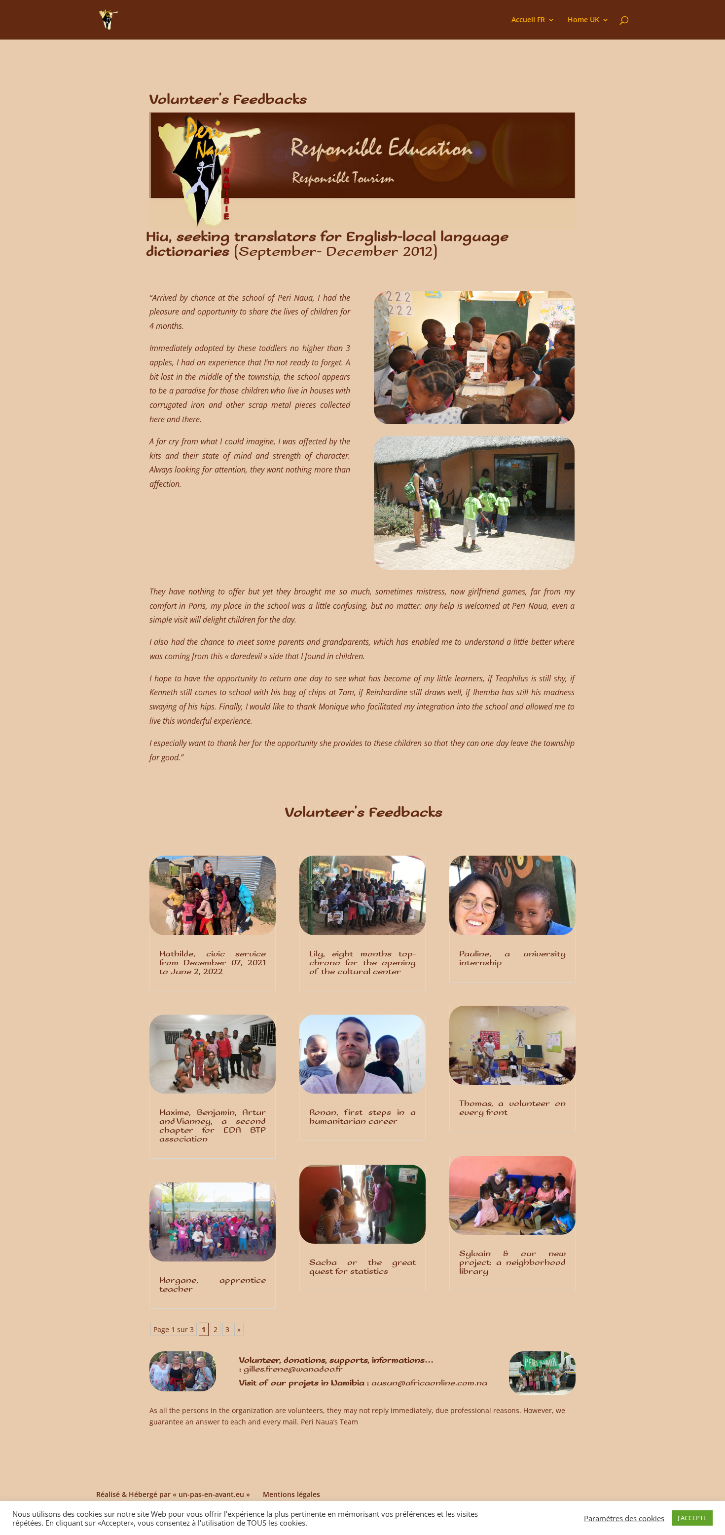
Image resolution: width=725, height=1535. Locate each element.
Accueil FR (528, 20)
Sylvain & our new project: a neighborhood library (512, 1263)
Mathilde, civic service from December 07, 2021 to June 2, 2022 (212, 963)
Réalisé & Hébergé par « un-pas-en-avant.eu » (173, 1494)
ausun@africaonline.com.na (429, 1383)
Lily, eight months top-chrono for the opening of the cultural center (362, 963)
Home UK (583, 20)
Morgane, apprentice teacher (212, 1285)
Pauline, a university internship (512, 958)
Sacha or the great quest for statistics (362, 1267)
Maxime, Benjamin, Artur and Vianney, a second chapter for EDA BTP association (212, 1125)
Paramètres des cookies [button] (624, 1518)
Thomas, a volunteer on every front (512, 1108)
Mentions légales (291, 1494)
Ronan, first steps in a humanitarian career (362, 1117)
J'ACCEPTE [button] (692, 1517)
